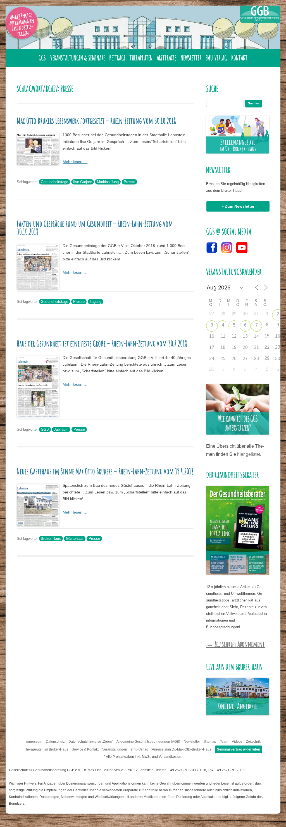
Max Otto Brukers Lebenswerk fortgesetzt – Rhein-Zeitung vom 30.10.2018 (96, 121)
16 (277, 336)
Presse (129, 182)
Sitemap (210, 742)
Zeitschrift (253, 742)
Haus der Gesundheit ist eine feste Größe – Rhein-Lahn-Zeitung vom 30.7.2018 (102, 343)
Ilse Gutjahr (82, 182)
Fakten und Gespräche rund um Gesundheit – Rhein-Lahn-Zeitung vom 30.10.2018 (95, 227)
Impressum (33, 742)
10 (211, 336)
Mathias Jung (108, 182)
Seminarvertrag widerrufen (238, 749)
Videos (237, 742)
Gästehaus (75, 538)
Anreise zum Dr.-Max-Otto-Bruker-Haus (181, 749)
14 (256, 336)
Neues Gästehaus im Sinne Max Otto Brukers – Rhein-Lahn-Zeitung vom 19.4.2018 (105, 471)
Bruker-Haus (51, 538)
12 (234, 336)
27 (245, 358)
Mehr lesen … (75, 161)
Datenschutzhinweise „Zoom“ (90, 742)
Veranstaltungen (114, 749)
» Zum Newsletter (237, 206)
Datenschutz (55, 742)
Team (224, 742)
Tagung (95, 301)
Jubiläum (61, 429)
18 (222, 347)
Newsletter (191, 58)
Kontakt (239, 58)
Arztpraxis (167, 58)
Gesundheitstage (54, 182)
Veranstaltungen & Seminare (77, 58)
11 (223, 336)
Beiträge (117, 58)
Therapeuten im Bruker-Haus (46, 749)
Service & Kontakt (85, 749)
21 (256, 347)
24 (211, 358)
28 (222, 313)
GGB (42, 58)
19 (234, 347)
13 (245, 336)
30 (277, 358)
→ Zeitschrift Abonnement (235, 643)
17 (211, 347)
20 (245, 347)
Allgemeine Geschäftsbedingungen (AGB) (148, 742)
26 (234, 358)
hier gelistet (248, 454)
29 (234, 313)
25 (222, 358)
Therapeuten (141, 58)
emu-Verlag (216, 58)
